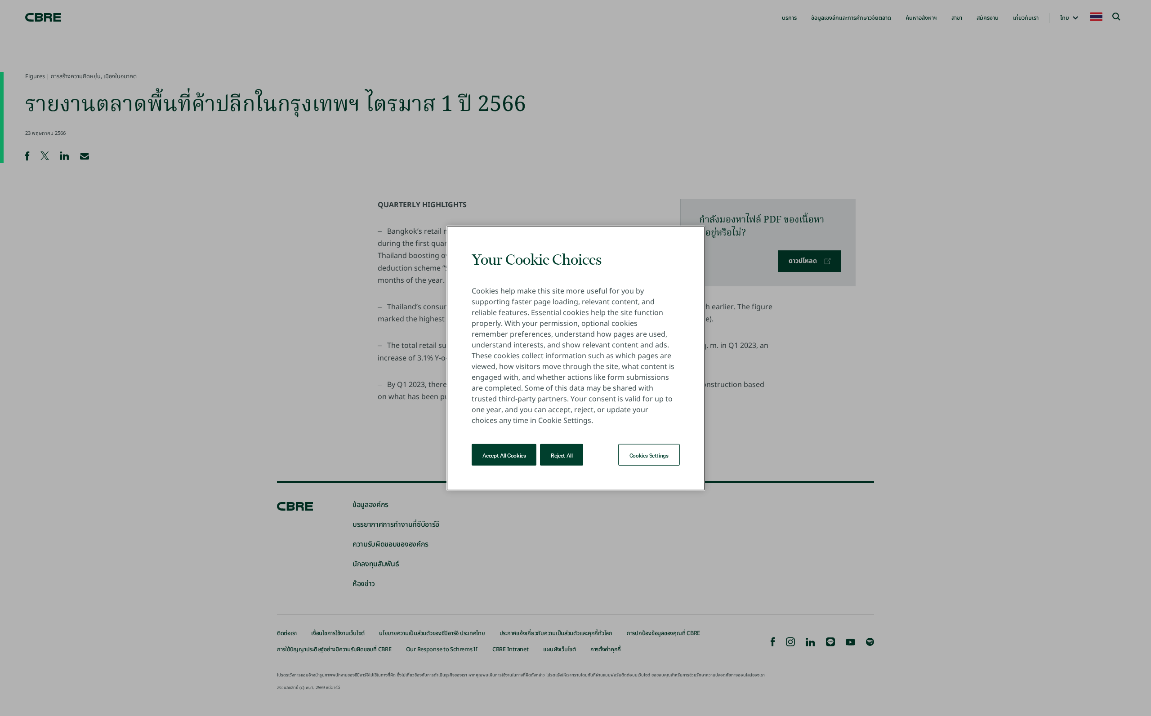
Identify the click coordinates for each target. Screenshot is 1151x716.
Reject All (561, 454)
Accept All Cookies (504, 454)
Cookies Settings (649, 454)
